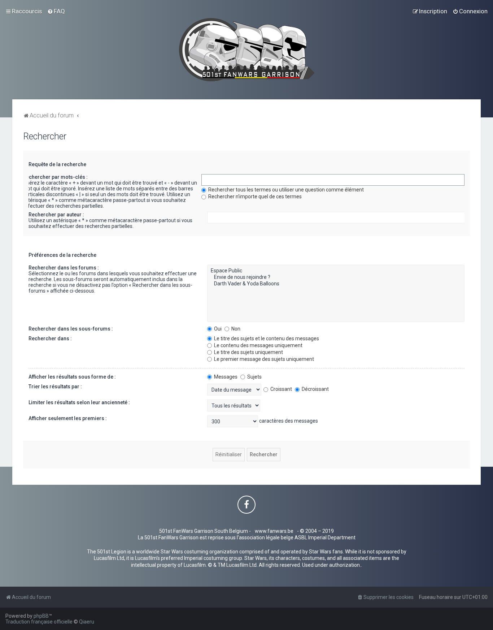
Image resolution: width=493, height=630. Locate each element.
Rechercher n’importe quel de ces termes (254, 196)
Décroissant (315, 389)
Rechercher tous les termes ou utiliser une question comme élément (285, 190)
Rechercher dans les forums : (64, 268)
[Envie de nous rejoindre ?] (336, 277)
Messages (225, 377)
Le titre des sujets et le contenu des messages (266, 338)
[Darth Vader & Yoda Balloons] (336, 284)
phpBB (41, 616)
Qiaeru (86, 622)
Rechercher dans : (50, 338)
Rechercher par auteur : (56, 214)
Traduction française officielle (39, 622)
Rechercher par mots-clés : (55, 177)
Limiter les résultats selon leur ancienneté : (79, 402)
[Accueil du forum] (246, 49)
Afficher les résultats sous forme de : (72, 377)
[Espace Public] (336, 271)
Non (235, 329)
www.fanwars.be (274, 531)
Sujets (254, 377)
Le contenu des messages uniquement (257, 345)
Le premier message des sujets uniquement (263, 359)
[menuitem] (56, 11)
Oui (217, 329)
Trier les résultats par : (55, 386)
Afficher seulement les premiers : (68, 418)
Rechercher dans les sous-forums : (71, 329)
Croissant (280, 389)
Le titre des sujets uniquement (248, 352)
